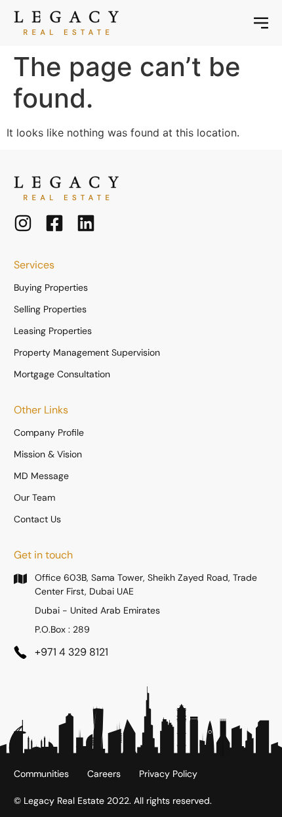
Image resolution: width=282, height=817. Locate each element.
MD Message (41, 476)
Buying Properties (51, 287)
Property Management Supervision (87, 352)
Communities (41, 774)
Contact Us (37, 519)
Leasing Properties (53, 331)
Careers (104, 774)
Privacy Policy (168, 774)
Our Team (34, 497)
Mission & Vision (48, 454)
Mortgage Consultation (62, 374)
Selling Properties (50, 309)
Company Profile (49, 432)
